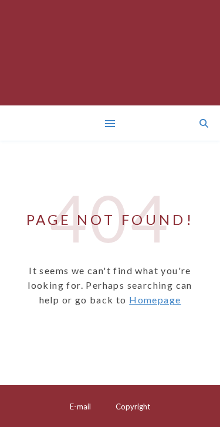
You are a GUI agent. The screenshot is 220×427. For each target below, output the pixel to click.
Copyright (133, 406)
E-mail (80, 406)
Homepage (155, 299)
